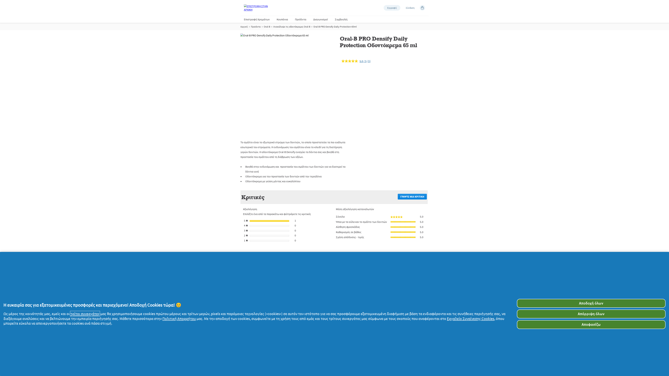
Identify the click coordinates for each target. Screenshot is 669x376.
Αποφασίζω (591, 324)
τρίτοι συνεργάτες (85, 313)
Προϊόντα (300, 19)
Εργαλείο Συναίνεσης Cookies (470, 318)
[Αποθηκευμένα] (422, 8)
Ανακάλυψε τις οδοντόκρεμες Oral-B (291, 26)
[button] (392, 8)
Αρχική (244, 26)
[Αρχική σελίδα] (258, 7)
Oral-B (267, 26)
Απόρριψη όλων (591, 314)
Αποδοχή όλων (591, 303)
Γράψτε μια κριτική (413, 197)
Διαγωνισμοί (320, 19)
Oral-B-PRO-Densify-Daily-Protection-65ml (335, 26)
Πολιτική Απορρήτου (179, 318)
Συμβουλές (341, 19)
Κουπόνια (282, 19)
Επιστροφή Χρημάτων (257, 19)
